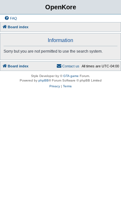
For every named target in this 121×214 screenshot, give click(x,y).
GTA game (71, 76)
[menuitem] (10, 18)
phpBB (43, 80)
